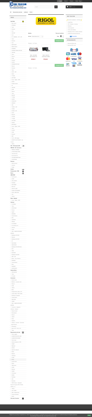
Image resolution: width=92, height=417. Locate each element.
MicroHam (13, 380)
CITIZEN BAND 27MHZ (15, 151)
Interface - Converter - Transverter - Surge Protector (17, 323)
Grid (61, 37)
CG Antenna (13, 373)
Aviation (12, 169)
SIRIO (12, 250)
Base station (13, 23)
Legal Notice (70, 22)
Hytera (12, 73)
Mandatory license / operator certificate (75, 31)
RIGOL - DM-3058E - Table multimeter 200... (33, 56)
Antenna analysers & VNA (16, 342)
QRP (12, 136)
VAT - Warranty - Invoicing (73, 24)
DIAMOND (13, 213)
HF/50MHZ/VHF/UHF (15, 64)
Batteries (13, 353)
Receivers (12, 161)
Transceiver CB (14, 153)
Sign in (80, 1)
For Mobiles (13, 204)
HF (12, 85)
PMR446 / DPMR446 (15, 149)
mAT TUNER (13, 390)
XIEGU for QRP (14, 188)
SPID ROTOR (14, 272)
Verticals (13, 227)
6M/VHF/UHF (14, 44)
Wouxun (13, 56)
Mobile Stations (14, 46)
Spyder (12, 211)
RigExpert (13, 345)
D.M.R (12, 112)
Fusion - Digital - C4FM (15, 79)
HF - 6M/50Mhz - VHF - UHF (16, 36)
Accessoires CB (14, 155)
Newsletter (74, 36)
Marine (12, 173)
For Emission (13, 176)
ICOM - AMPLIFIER (15, 192)
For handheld (13, 223)
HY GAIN (13, 276)
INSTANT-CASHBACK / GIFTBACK (74, 19)
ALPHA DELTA (14, 268)
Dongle (12, 167)
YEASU (12, 196)
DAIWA (12, 375)
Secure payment (71, 27)
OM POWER (13, 184)
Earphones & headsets (15, 295)
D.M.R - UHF (13, 71)
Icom (12, 31)
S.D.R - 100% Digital (15, 138)
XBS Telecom (71, 16)
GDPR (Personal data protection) (74, 33)
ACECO (13, 347)
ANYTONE (13, 77)
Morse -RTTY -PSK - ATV (16, 328)
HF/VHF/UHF (13, 208)
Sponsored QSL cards (72, 45)
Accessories (13, 278)
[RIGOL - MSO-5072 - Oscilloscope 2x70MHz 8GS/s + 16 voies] (46, 49)
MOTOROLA (13, 124)
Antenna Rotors (14, 270)
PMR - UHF (13, 256)
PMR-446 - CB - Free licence (16, 147)
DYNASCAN (13, 101)
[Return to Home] (11, 12)
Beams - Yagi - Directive (15, 258)
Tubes (12, 330)
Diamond (13, 237)
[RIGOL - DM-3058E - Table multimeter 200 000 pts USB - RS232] (33, 49)
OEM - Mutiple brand (15, 392)
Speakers (13, 320)
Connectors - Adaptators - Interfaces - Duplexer (16, 308)
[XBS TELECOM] (21, 5)
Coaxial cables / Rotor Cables (16, 293)
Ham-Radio (13, 21)
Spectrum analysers (15, 349)
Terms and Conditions (72, 29)
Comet (12, 229)
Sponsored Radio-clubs (72, 43)
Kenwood (13, 29)
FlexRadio (13, 182)
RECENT (13, 95)
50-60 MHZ (13, 252)
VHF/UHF (13, 33)
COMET (13, 301)
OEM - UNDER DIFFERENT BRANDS (16, 232)
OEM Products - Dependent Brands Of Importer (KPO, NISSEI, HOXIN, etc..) (17, 384)
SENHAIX (13, 103)
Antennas (12, 202)
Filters (12, 318)
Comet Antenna (14, 215)
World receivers (14, 163)
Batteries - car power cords (16, 281)
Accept (89, 415)
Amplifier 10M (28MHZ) (15, 190)
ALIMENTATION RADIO (15, 338)
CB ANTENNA (14, 159)
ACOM (12, 178)
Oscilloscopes (14, 361)
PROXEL (13, 221)
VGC (12, 194)
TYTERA (13, 75)
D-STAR (13, 130)
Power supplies (14, 334)
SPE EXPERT (14, 180)
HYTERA (13, 116)
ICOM (12, 58)
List (63, 37)
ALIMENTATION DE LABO (16, 336)
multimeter (13, 355)
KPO (12, 217)
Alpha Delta (13, 299)
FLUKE (12, 357)
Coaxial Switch (14, 297)
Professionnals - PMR (15, 171)
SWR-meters (13, 365)
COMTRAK (13, 219)
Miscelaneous (14, 312)
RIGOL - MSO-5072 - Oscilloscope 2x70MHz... (46, 56)
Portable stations (14, 83)
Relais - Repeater (14, 198)
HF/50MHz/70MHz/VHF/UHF (16, 50)
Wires (12, 264)
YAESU (12, 287)
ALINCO (13, 62)
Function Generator (15, 394)
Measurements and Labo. (15, 332)
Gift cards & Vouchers (15, 398)
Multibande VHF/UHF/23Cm (16, 246)
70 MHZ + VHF (14, 106)
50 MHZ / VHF (14, 110)
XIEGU (12, 143)
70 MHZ (13, 108)
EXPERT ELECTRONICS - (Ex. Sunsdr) (17, 141)
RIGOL (12, 351)
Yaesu (12, 27)
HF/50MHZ (13, 25)
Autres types (13, 340)
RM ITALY (13, 186)
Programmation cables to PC (16, 291)
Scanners (13, 165)
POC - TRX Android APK (15, 145)
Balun (12, 289)
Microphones (13, 326)
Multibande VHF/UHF (15, 235)
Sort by (29, 36)
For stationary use (14, 225)
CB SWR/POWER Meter (16, 157)
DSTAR (12, 81)
